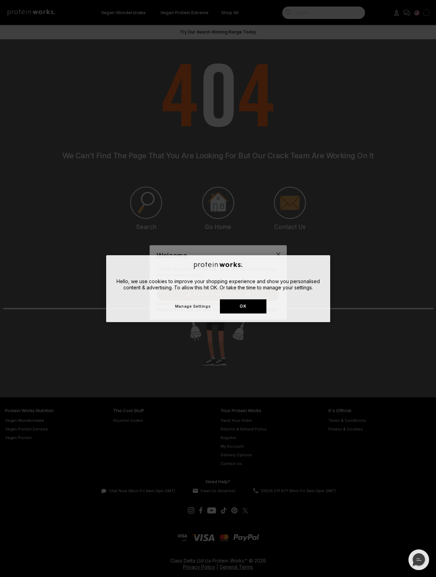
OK (243, 306)
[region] (218, 288)
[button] (418, 559)
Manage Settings (193, 306)
